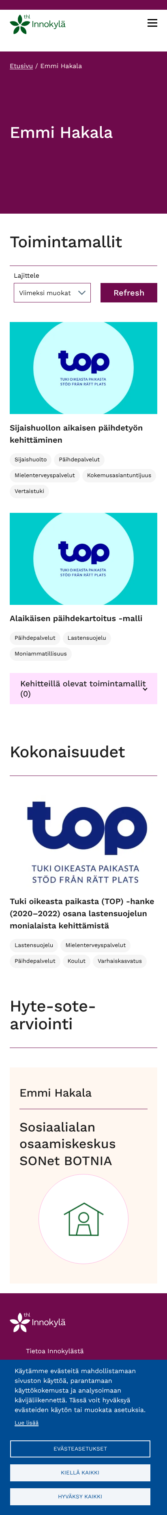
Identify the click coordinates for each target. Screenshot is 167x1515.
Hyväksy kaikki (80, 1496)
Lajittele (26, 275)
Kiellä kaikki (80, 1472)
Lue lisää (27, 1423)
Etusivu (21, 66)
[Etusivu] (38, 26)
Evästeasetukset (80, 1448)
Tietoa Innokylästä (55, 1351)
